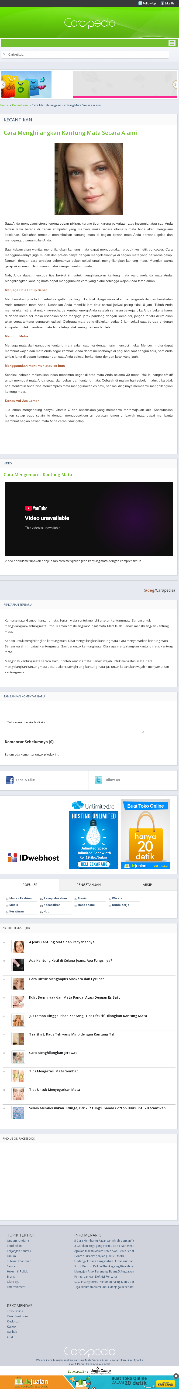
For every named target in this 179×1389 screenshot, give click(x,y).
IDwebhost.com (17, 1316)
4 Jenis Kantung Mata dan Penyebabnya (62, 942)
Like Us (169, 3)
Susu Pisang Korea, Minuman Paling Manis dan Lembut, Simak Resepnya (121, 1282)
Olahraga (13, 1282)
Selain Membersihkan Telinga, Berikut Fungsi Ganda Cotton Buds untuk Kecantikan (97, 1108)
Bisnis (82, 898)
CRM (10, 1337)
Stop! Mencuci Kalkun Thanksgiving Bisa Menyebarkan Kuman (114, 1266)
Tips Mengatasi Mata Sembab (54, 1071)
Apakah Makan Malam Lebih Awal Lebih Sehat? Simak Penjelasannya (118, 1251)
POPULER (29, 884)
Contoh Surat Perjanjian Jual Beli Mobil (99, 1256)
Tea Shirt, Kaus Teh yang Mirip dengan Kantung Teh (72, 1034)
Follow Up (149, 3)
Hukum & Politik (17, 1271)
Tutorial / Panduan (19, 1261)
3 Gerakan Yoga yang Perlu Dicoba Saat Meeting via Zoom (112, 1246)
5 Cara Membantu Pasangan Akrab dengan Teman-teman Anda (116, 1241)
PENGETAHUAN (88, 884)
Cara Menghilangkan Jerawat (53, 1052)
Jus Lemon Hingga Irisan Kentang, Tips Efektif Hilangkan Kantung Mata (88, 1016)
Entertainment (16, 1287)
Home (4, 105)
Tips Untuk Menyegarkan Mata (54, 1089)
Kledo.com (14, 1321)
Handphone (86, 905)
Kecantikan (20, 105)
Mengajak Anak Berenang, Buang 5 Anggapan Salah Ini (109, 1271)
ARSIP (147, 884)
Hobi (47, 911)
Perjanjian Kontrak (19, 1251)
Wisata (117, 898)
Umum (11, 1256)
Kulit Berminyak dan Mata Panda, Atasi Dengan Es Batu (74, 997)
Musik (13, 905)
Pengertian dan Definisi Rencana (95, 1277)
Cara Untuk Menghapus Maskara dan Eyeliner (66, 979)
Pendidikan (14, 1246)
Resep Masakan (55, 898)
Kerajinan (16, 911)
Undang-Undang (18, 1241)
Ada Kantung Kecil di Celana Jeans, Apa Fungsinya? (70, 960)
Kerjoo (11, 1327)
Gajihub (12, 1332)
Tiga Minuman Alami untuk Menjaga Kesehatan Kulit (107, 1287)
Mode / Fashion (20, 898)
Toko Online (15, 1311)
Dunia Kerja (120, 905)
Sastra (11, 1266)
